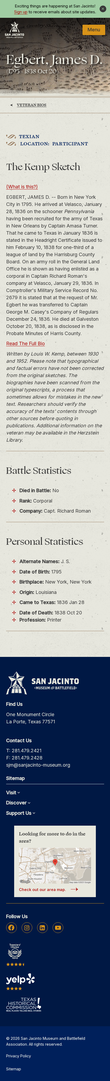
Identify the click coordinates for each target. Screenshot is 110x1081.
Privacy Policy (18, 1056)
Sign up (21, 12)
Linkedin (42, 928)
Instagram (27, 928)
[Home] (14, 30)
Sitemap (13, 1069)
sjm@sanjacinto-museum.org (38, 765)
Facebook (11, 928)
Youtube (58, 928)
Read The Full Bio (25, 343)
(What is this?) (22, 186)
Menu (94, 29)
